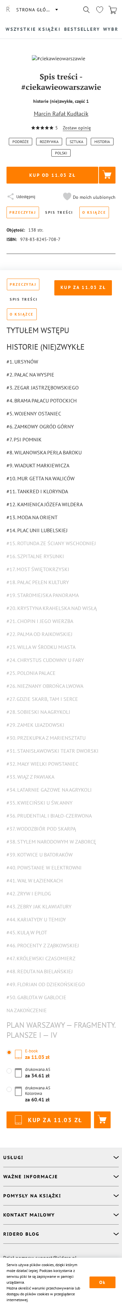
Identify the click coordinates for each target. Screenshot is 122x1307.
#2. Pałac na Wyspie (30, 374)
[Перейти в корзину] (112, 10)
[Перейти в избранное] (99, 10)
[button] (88, 197)
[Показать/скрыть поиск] (86, 9)
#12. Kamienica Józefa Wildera (45, 504)
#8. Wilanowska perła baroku (44, 452)
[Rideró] (8, 9)
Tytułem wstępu (38, 330)
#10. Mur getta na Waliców (41, 478)
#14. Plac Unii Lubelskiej (37, 530)
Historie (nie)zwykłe (46, 347)
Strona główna (36, 10)
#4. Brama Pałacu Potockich (42, 400)
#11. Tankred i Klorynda (37, 491)
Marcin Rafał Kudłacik (61, 113)
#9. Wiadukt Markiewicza (38, 465)
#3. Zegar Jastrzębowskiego (43, 387)
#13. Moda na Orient (32, 517)
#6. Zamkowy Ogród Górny (40, 426)
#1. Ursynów (22, 361)
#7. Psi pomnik (24, 439)
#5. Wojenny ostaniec (34, 413)
